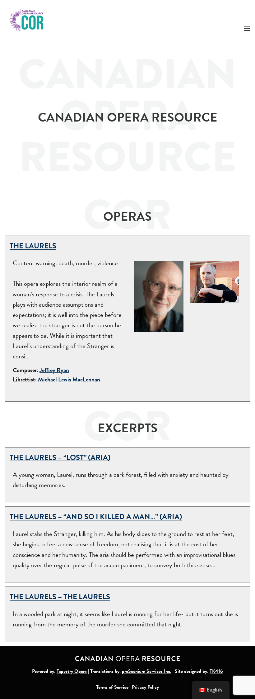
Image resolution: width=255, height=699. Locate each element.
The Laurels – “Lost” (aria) (60, 457)
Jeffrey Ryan (54, 370)
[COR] (27, 19)
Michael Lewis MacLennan (69, 379)
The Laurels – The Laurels (60, 596)
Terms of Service (112, 687)
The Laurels (33, 245)
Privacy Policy (145, 687)
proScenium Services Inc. (146, 671)
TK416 (216, 671)
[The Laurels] (158, 295)
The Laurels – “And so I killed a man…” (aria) (96, 516)
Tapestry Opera (72, 671)
